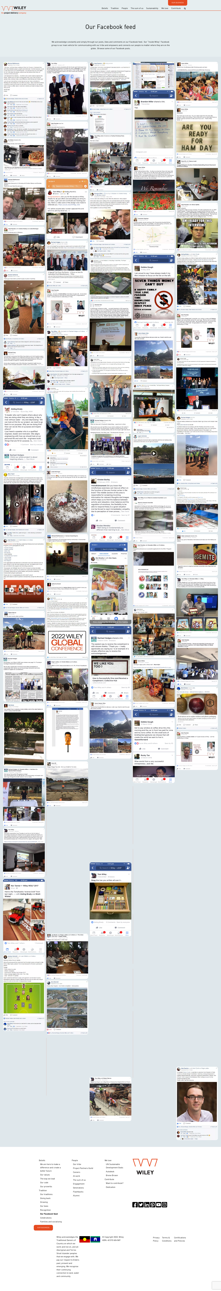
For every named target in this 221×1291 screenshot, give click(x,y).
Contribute (176, 8)
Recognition (45, 1210)
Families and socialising (51, 1222)
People (125, 8)
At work (76, 1176)
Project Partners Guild (83, 1168)
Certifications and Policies (180, 1239)
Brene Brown (112, 1176)
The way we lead (47, 1179)
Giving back (45, 1198)
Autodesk (110, 1172)
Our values (45, 1175)
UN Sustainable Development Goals (114, 1166)
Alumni (76, 1196)
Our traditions (46, 1194)
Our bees (44, 1206)
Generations (78, 1188)
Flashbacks (78, 1192)
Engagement (78, 1184)
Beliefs (105, 8)
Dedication (110, 1187)
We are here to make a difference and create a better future (50, 1167)
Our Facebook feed (49, 1214)
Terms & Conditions (167, 1239)
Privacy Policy (156, 1239)
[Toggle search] (185, 9)
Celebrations (46, 1218)
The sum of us (137, 8)
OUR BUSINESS (178, 3)
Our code (44, 1183)
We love (164, 8)
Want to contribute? (114, 1183)
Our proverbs (46, 1187)
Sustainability (152, 8)
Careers (76, 1172)
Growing (44, 1202)
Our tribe (77, 1164)
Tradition (115, 8)
